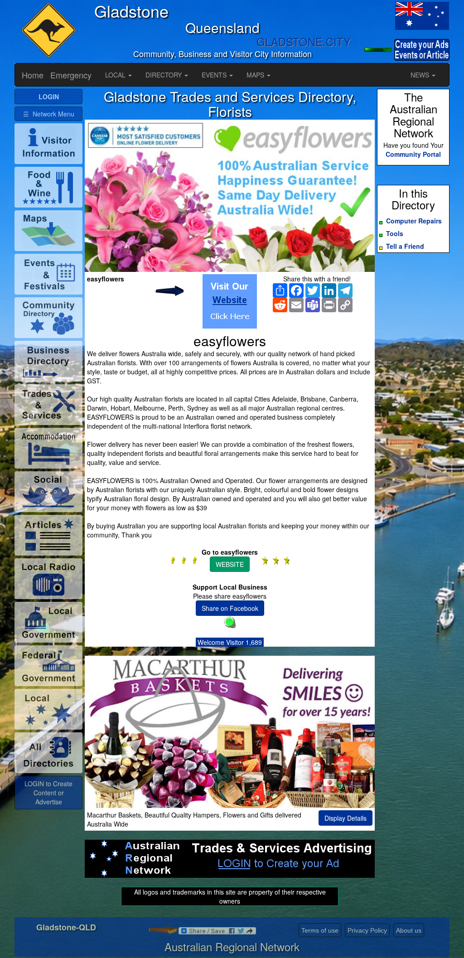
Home (33, 75)
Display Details (345, 818)
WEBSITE (230, 564)
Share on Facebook (230, 608)
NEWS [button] (421, 74)
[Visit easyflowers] (230, 301)
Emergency (71, 75)
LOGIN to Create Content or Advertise (48, 792)
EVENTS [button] (215, 74)
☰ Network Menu (48, 113)
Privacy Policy (367, 930)
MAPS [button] (256, 74)
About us (408, 930)
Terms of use (319, 930)
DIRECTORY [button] (164, 74)
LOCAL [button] (116, 74)
